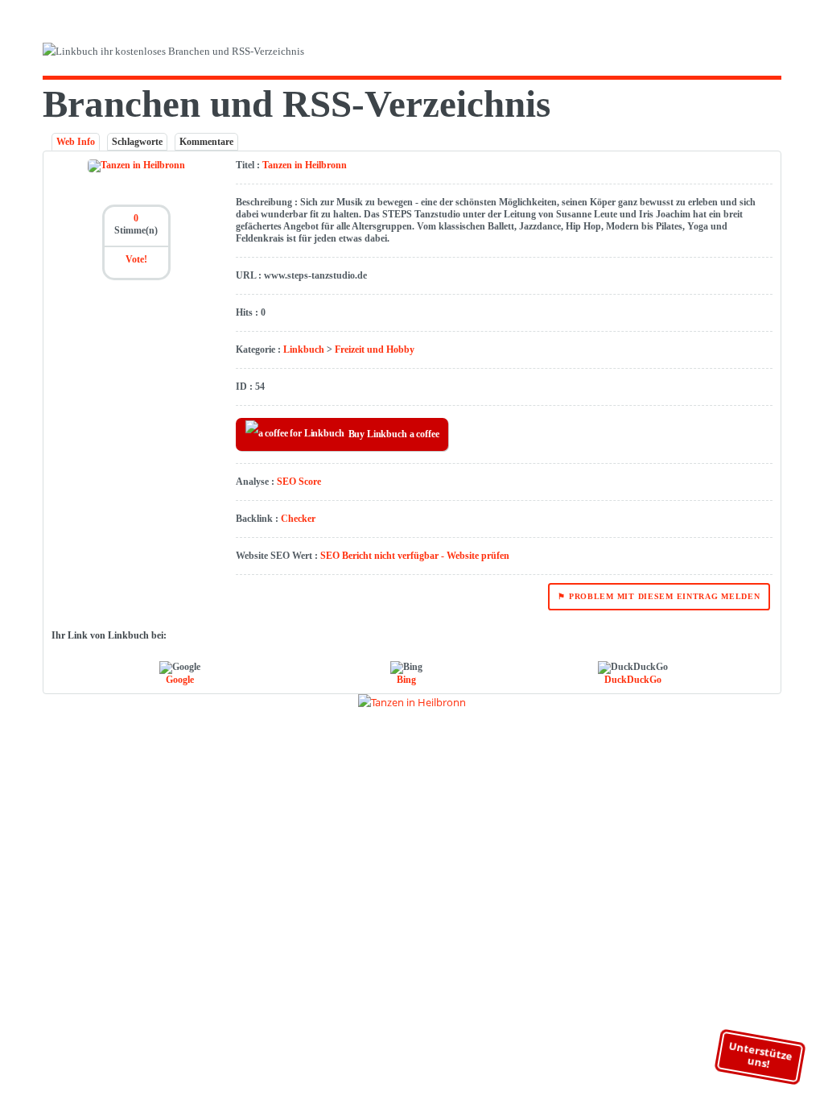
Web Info (75, 141)
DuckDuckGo (632, 679)
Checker (298, 518)
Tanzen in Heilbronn (304, 165)
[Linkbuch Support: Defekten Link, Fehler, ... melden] (776, 54)
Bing (406, 679)
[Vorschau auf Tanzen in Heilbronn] (412, 702)
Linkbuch (303, 349)
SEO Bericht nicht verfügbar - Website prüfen (414, 555)
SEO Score (299, 481)
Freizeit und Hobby (374, 349)
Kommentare (206, 141)
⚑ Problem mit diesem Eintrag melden (659, 596)
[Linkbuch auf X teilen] (728, 54)
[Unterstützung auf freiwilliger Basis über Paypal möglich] (752, 54)
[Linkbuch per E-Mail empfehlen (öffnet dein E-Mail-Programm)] (705, 54)
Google (180, 679)
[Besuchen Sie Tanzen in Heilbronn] (136, 165)
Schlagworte (137, 141)
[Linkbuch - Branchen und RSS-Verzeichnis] (224, 54)
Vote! (136, 259)
